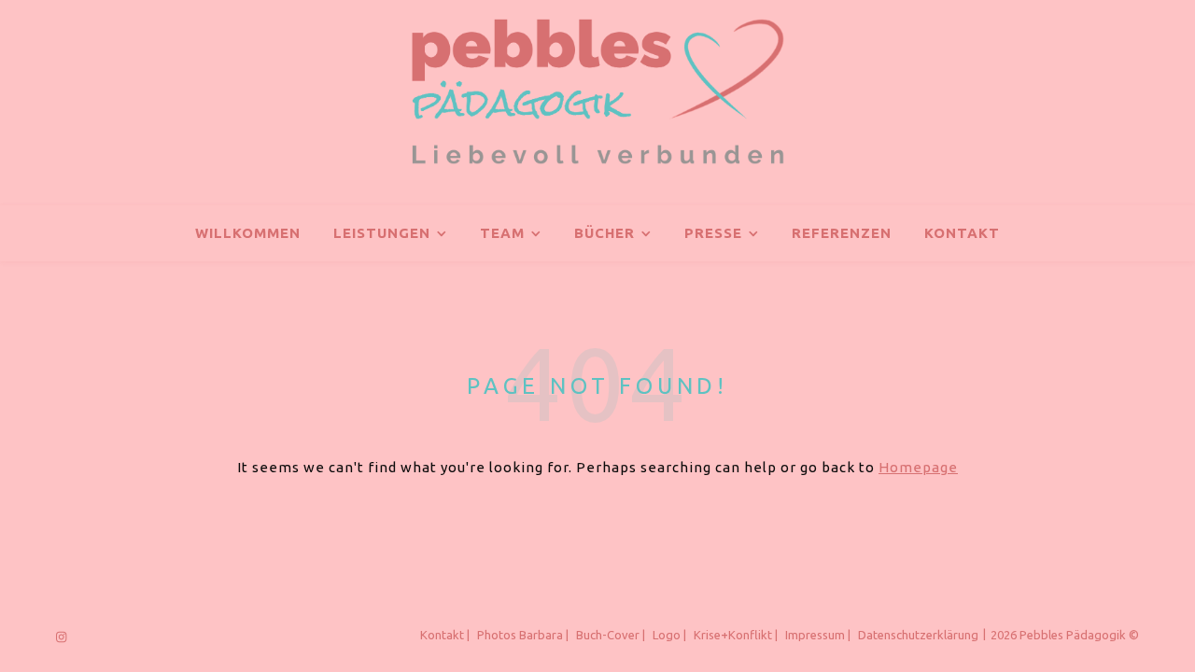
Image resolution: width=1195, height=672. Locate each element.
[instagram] (61, 636)
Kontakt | (445, 634)
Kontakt (962, 233)
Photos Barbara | (523, 634)
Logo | (669, 634)
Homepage (918, 467)
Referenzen (842, 233)
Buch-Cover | (610, 634)
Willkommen (248, 233)
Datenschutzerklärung (918, 634)
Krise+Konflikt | (736, 634)
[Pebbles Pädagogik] (597, 91)
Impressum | (818, 634)
